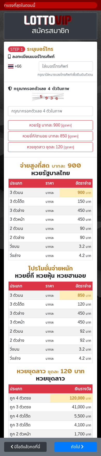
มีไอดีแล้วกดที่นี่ (26, 447)
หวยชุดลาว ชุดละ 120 (50, 147)
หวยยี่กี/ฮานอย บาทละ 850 (50, 136)
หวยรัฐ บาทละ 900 (50, 125)
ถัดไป (74, 447)
